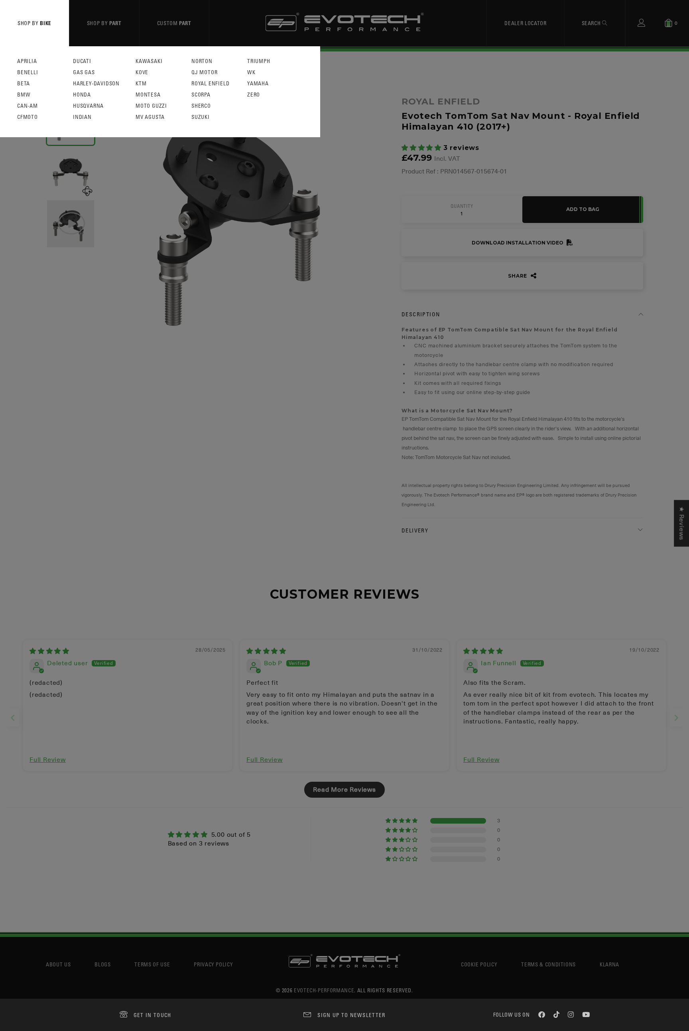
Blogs (102, 964)
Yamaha (258, 84)
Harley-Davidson (96, 84)
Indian (82, 117)
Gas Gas (84, 72)
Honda (82, 95)
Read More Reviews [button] (344, 790)
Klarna (609, 964)
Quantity (462, 206)
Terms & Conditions (548, 964)
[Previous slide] (12, 718)
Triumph (258, 61)
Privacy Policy (213, 964)
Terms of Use (152, 964)
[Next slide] (676, 718)
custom (174, 23)
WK (251, 72)
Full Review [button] (48, 760)
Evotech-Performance (324, 990)
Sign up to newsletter (351, 1014)
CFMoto (27, 117)
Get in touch (152, 1014)
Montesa (148, 95)
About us (58, 964)
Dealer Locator (525, 23)
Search (592, 23)
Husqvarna (88, 106)
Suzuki (200, 117)
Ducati (82, 61)
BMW (23, 95)
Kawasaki (149, 61)
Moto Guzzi (151, 106)
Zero (253, 95)
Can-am (27, 106)
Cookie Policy (479, 964)
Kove (142, 72)
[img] (49, 651)
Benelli (27, 72)
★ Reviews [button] (681, 523)
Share (518, 276)
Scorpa (201, 95)
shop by (34, 23)
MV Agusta (150, 117)
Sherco (201, 106)
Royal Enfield (210, 84)
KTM (141, 84)
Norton (202, 61)
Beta (23, 84)
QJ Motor (204, 72)
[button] (422, 148)
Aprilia (27, 61)
